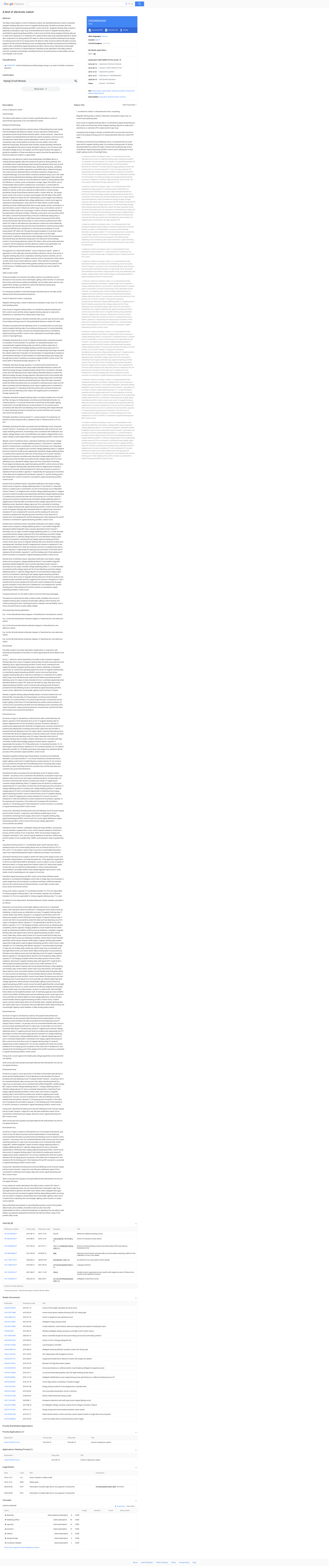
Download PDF (97, 30)
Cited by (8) (96, 91)
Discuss (123, 97)
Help (194, 1562)
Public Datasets (162, 1562)
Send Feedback (147, 1562)
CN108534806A (10, 1253)
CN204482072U (10, 1317)
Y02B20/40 (11, 65)
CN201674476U (10, 1410)
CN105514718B (10, 1396)
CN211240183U (10, 1400)
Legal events (106, 91)
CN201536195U (10, 1386)
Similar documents (118, 91)
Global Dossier (113, 97)
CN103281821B (10, 1368)
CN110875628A (10, 1336)
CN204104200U (10, 1308)
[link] (40, 66)
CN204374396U (10, 1391)
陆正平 (97, 40)
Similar (125, 30)
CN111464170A (10, 1260)
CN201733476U (10, 1354)
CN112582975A (10, 1265)
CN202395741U (10, 1359)
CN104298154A (10, 1414)
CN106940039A (10, 1246)
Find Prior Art (113, 30)
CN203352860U (10, 1377)
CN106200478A (10, 1239)
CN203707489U (10, 1322)
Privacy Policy (184, 1562)
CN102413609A (10, 1373)
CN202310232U (10, 1363)
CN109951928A (10, 1326)
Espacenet (103, 97)
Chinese (105, 36)
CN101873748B (10, 1312)
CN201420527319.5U (12, 1442)
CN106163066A (10, 1234)
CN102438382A (10, 1419)
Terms (173, 1562)
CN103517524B (10, 1345)
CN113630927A (10, 1272)
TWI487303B (8, 1331)
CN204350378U (10, 1340)
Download (121, 1506)
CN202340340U (10, 1382)
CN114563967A (10, 1279)
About (135, 1562)
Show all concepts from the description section (21, 1547)
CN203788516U (10, 1349)
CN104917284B (10, 1405)
